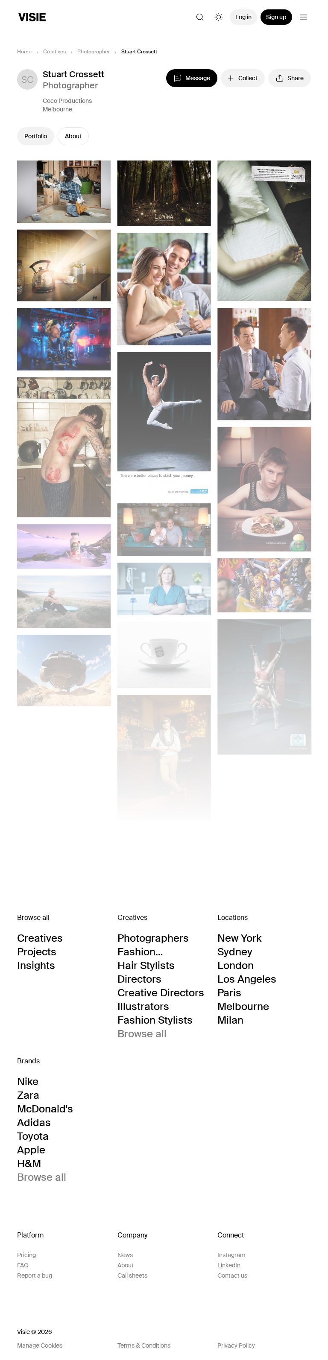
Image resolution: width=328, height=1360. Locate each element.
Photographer (93, 51)
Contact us (232, 1275)
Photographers (153, 938)
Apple (31, 1150)
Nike (27, 1082)
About (73, 136)
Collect (248, 78)
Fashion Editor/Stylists (150, 952)
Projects (36, 952)
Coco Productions (67, 101)
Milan (230, 1020)
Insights (36, 965)
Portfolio (35, 136)
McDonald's (45, 1109)
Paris (229, 993)
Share (295, 78)
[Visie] (32, 17)
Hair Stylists (146, 965)
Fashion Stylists (155, 1020)
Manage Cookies (39, 1345)
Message (197, 78)
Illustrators (143, 1006)
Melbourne (57, 109)
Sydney (234, 952)
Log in (243, 17)
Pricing (26, 1255)
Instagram (231, 1255)
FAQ (23, 1265)
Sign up (276, 17)
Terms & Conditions (143, 1345)
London (235, 965)
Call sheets (132, 1275)
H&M (29, 1164)
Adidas (34, 1123)
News (125, 1255)
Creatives (54, 51)
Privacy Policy (236, 1345)
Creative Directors (160, 993)
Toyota (33, 1136)
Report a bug (34, 1275)
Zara (28, 1095)
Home (24, 51)
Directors (139, 979)
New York (239, 938)
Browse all (142, 1034)
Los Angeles (246, 979)
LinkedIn (228, 1265)
